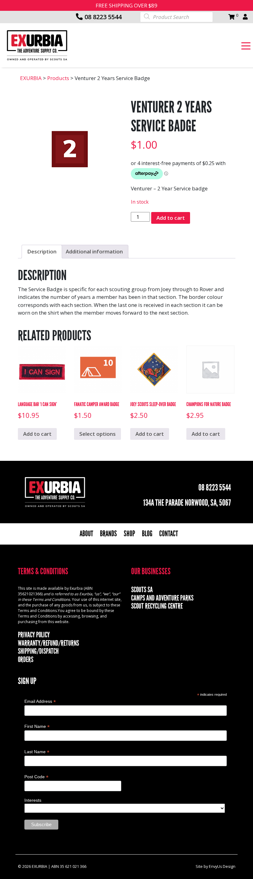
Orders (25, 660)
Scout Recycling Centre (157, 606)
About (86, 533)
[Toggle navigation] (245, 45)
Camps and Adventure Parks (162, 598)
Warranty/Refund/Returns (48, 643)
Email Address (40, 701)
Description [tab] (41, 251)
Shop (129, 533)
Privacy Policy (34, 635)
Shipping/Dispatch (38, 651)
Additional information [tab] (94, 251)
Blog (147, 533)
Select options (97, 433)
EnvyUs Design (222, 866)
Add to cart (170, 217)
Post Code (36, 777)
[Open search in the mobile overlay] (176, 16)
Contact (168, 533)
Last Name (36, 752)
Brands (108, 533)
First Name (37, 726)
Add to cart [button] (37, 433)
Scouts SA (142, 590)
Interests (32, 800)
